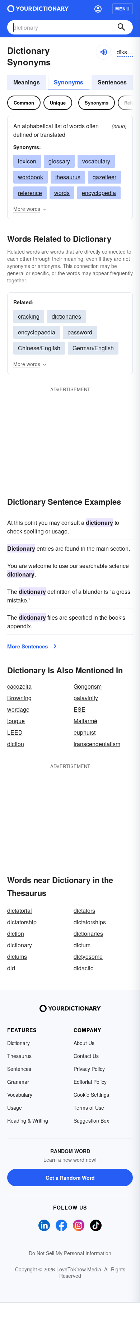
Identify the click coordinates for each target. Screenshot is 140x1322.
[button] (98, 8)
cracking (28, 316)
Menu (122, 8)
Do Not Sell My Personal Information (70, 1253)
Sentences (112, 82)
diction (15, 744)
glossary (59, 161)
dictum (82, 945)
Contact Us (86, 1055)
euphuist (84, 732)
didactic (83, 968)
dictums (17, 956)
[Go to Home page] (38, 8)
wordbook (30, 177)
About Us (84, 1042)
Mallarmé (85, 721)
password (79, 332)
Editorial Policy (90, 1081)
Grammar (18, 1081)
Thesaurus (19, 1055)
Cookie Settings (91, 1094)
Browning (19, 698)
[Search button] (121, 27)
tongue (16, 721)
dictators (84, 910)
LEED (15, 732)
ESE (79, 709)
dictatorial (19, 910)
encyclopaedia (36, 332)
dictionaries (66, 316)
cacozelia (19, 686)
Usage (14, 1107)
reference (30, 193)
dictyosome (88, 956)
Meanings (26, 82)
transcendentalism (97, 744)
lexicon (27, 161)
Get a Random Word (70, 1177)
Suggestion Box (91, 1120)
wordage (18, 709)
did (11, 968)
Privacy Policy (89, 1068)
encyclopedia (99, 193)
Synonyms (68, 82)
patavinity (86, 698)
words (62, 193)
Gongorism (88, 686)
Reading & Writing (27, 1120)
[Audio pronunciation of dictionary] (103, 52)
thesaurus (67, 177)
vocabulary (96, 161)
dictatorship (22, 922)
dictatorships (90, 922)
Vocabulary (19, 1094)
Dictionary (18, 1042)
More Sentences (27, 646)
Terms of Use (89, 1107)
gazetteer (104, 177)
